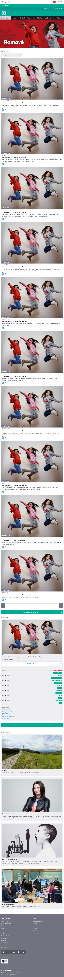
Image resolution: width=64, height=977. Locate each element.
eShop (3, 928)
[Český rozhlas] (6, 2)
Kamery (61, 8)
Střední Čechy (58, 673)
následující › (61, 605)
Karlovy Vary (58, 683)
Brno (60, 675)
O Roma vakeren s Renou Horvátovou (14, 157)
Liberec (59, 685)
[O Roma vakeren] (32, 34)
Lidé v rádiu (36, 926)
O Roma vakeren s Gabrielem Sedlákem (14, 540)
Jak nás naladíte (37, 921)
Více (59, 18)
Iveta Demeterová (7, 710)
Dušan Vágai (5, 715)
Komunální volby (6, 923)
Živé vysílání (4, 936)
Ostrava (59, 688)
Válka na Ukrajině (6, 921)
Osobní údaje (10, 972)
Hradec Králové (57, 680)
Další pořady (6, 733)
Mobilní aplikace (6, 943)
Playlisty (40, 18)
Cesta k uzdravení (8, 814)
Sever (60, 698)
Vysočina (59, 700)
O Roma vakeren (7, 655)
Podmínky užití (19, 972)
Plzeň (60, 695)
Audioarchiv (54, 8)
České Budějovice (57, 678)
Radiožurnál (58, 670)
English (26, 972)
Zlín (60, 703)
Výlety (4, 770)
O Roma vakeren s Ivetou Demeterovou (14, 103)
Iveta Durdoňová (7, 711)
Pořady (23, 18)
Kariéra (35, 928)
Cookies (3, 972)
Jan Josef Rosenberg (8, 716)
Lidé (46, 18)
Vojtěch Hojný (6, 718)
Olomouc (59, 690)
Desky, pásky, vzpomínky (10, 859)
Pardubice (59, 693)
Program (46, 8)
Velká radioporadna (8, 904)
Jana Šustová (6, 713)
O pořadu (4, 617)
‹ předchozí (3, 605)
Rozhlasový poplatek (39, 933)
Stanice (3, 926)
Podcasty (4, 940)
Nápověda (36, 923)
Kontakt (35, 930)
